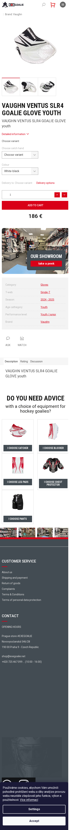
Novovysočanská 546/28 (16, 641)
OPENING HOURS (11, 626)
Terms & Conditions (13, 594)
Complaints (8, 588)
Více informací (29, 800)
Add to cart (35, 205)
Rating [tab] (24, 361)
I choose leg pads (17, 481)
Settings (34, 809)
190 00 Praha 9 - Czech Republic (20, 647)
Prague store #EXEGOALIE (17, 636)
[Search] (43, 4)
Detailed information (13, 134)
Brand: (13, 14)
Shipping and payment (15, 577)
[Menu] (62, 4)
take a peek (46, 263)
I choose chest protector (53, 483)
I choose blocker (53, 448)
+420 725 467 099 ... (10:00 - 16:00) (22, 661)
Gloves (44, 284)
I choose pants (18, 518)
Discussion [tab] (36, 361)
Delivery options (45, 182)
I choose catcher (17, 448)
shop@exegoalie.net (13, 656)
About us (7, 572)
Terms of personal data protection (21, 599)
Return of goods (11, 583)
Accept (34, 821)
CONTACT (10, 616)
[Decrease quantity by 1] (64, 194)
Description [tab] (11, 361)
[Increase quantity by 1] (57, 194)
